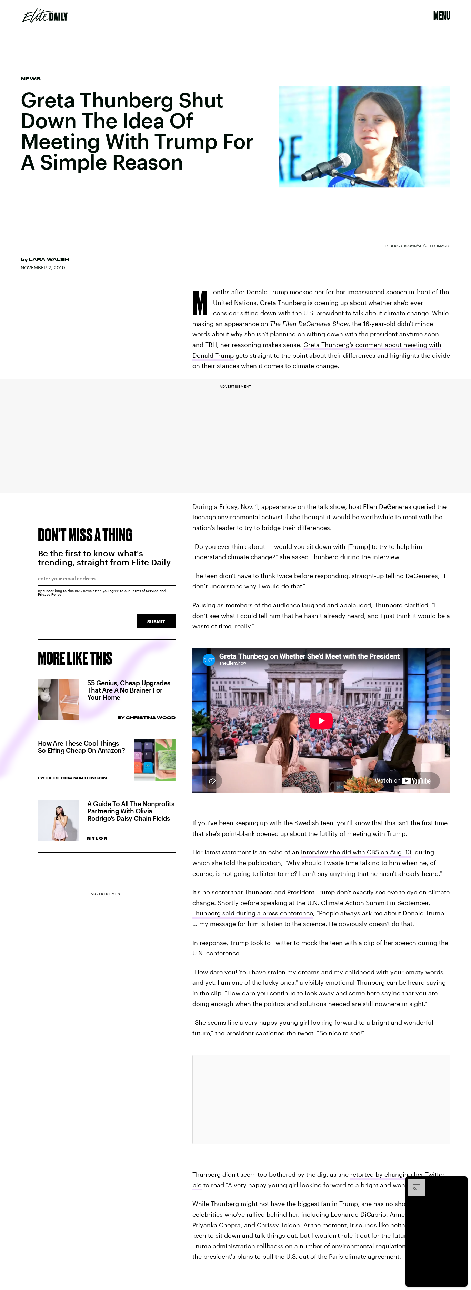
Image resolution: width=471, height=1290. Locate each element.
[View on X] (321, 1099)
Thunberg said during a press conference (252, 913)
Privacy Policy (50, 594)
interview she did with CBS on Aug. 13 (356, 852)
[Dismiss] (459, 1182)
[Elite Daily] (45, 15)
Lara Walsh (49, 259)
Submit (156, 621)
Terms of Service (145, 590)
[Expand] (413, 1182)
